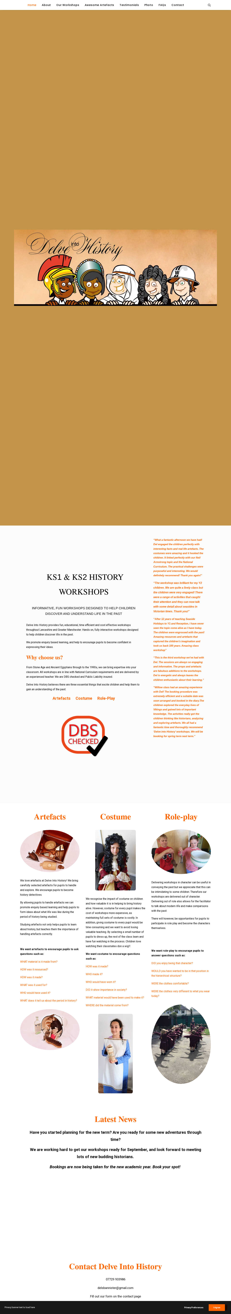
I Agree (216, 1307)
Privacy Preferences (193, 1307)
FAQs (162, 5)
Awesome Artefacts (99, 5)
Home (32, 5)
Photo (148, 5)
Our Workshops (67, 5)
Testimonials (129, 5)
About (46, 5)
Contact (177, 5)
